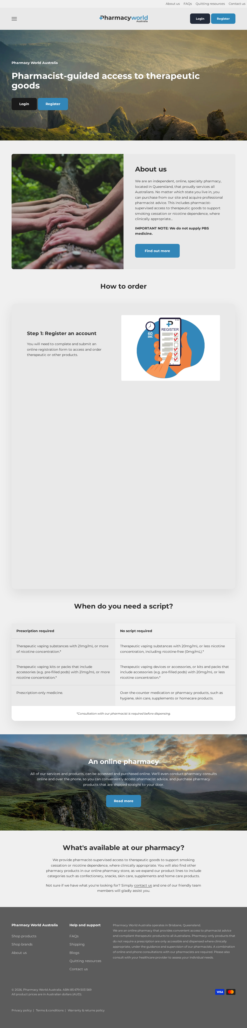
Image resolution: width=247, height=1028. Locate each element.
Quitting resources (210, 4)
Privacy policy (22, 1010)
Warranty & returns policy (86, 1010)
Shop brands (22, 944)
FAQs (188, 4)
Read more (123, 801)
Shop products (24, 936)
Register (223, 18)
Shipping (77, 944)
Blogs (74, 953)
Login (200, 18)
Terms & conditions (50, 1010)
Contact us (237, 4)
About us (173, 4)
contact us (143, 885)
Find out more (157, 251)
